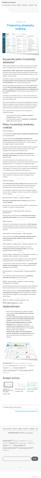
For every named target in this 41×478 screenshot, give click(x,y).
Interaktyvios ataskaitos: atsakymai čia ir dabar (8, 390)
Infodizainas (13, 365)
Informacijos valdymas (9, 2)
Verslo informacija (10, 370)
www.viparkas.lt (29, 432)
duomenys (23, 363)
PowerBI (6, 368)
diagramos (16, 363)
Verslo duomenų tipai (20, 388)
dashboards (8, 363)
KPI (24, 21)
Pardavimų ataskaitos (32, 388)
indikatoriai (5, 365)
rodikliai (11, 445)
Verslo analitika (20, 368)
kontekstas (31, 365)
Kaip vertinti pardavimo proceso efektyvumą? (26, 411)
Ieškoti (34, 458)
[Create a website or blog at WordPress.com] (20, 467)
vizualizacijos (6, 372)
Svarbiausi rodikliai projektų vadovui (12, 407)
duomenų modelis (30, 363)
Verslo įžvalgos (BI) (26, 370)
